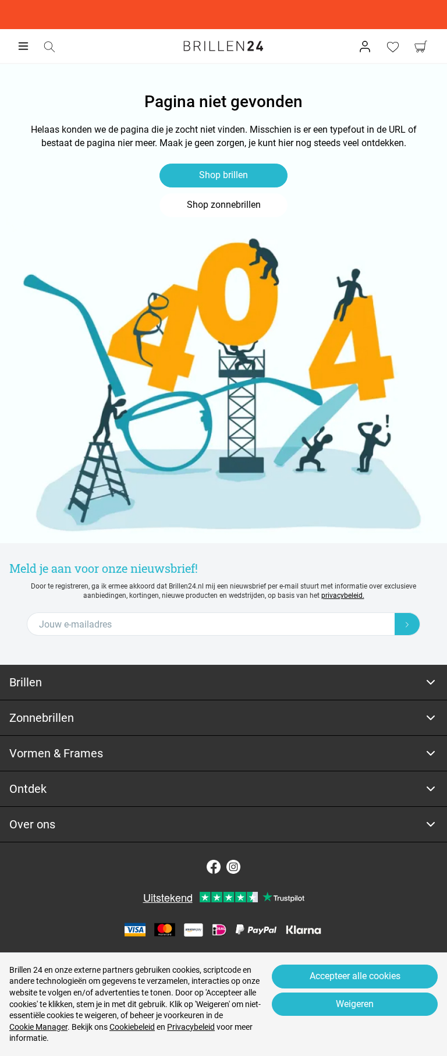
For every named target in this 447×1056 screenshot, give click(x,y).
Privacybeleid (191, 1027)
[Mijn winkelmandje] (421, 46)
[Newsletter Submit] (407, 624)
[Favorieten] (393, 46)
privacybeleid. (342, 595)
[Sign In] (365, 46)
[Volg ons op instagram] (233, 867)
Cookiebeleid (132, 1027)
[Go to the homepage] (223, 46)
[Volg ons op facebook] (214, 867)
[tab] (223, 682)
